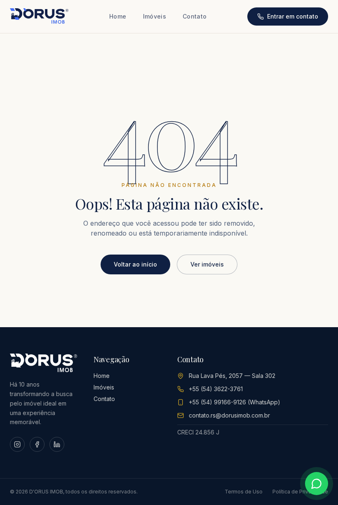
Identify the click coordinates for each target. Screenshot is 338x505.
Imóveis (154, 16)
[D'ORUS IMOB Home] (39, 16)
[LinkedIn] (56, 444)
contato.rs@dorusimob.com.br (229, 415)
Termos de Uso (244, 491)
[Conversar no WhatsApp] (316, 483)
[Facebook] (37, 444)
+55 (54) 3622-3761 (216, 388)
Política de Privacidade (300, 491)
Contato (195, 16)
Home (117, 16)
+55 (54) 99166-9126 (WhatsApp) (234, 402)
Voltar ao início (135, 264)
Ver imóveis (207, 264)
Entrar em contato (292, 16)
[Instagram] (17, 444)
